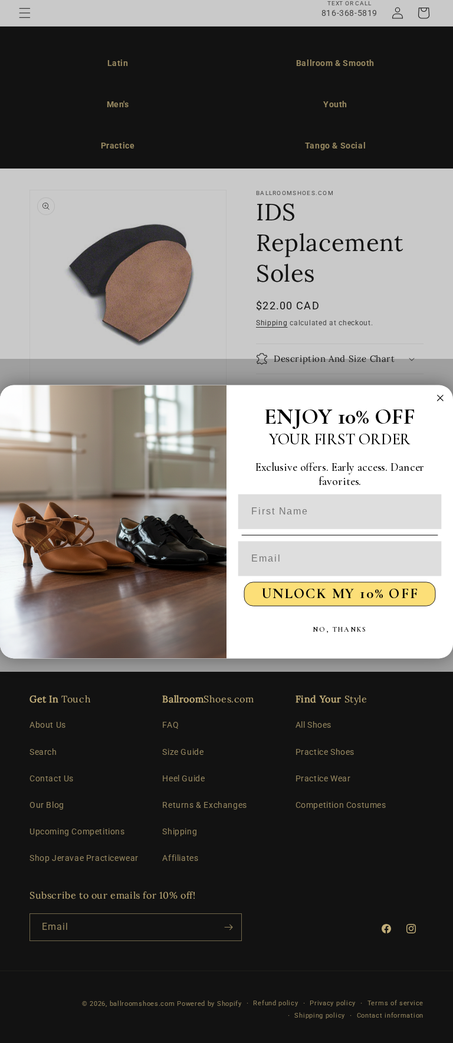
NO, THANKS (340, 629)
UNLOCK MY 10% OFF (340, 593)
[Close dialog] (441, 398)
